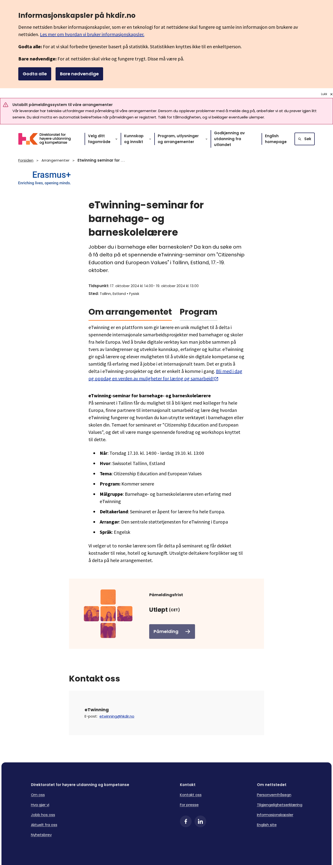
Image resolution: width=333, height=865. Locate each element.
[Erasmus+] (166, 178)
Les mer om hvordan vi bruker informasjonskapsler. (92, 34)
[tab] (130, 313)
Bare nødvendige (79, 74)
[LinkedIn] (200, 821)
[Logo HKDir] (47, 139)
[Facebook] (186, 821)
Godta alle (35, 74)
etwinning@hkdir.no (116, 716)
